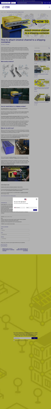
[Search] (42, 3)
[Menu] (49, 7)
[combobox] (29, 3)
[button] (5, 3)
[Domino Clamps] (6, 7)
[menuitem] (46, 3)
